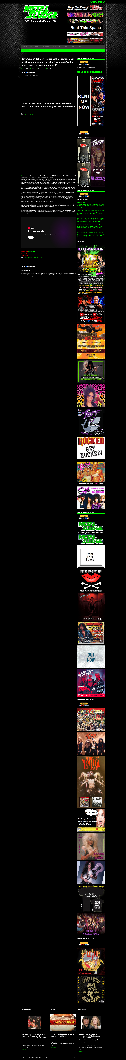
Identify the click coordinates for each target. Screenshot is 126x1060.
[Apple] (101, 2)
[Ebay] (97, 72)
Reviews (36, 47)
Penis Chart (56, 47)
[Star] (104, 2)
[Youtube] (96, 2)
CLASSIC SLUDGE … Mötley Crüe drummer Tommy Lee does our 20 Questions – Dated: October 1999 (34, 1036)
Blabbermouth (31, 251)
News (30, 47)
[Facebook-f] (91, 2)
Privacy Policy (101, 1057)
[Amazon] (100, 72)
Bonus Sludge (50, 68)
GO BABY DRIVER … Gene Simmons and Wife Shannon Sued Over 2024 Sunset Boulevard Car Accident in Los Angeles (91, 1037)
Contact (73, 47)
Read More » (24, 1049)
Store (80, 47)
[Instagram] (99, 2)
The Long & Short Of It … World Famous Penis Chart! (62, 1035)
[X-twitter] (94, 2)
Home (25, 47)
